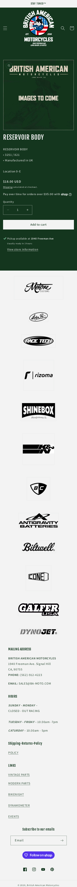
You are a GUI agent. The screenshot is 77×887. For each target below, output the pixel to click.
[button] (5, 28)
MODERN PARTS (19, 783)
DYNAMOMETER (19, 805)
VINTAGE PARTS (19, 775)
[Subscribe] (62, 840)
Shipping (8, 187)
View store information (22, 249)
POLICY (13, 752)
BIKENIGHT (16, 794)
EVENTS (13, 816)
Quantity (8, 201)
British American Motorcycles (43, 885)
